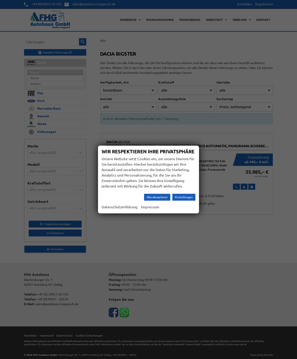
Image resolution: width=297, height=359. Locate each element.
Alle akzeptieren (157, 197)
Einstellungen (184, 197)
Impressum (150, 207)
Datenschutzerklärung (119, 207)
